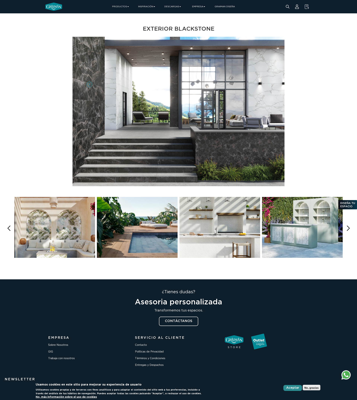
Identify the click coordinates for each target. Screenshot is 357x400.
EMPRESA (197, 7)
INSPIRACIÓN (145, 7)
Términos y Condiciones (150, 358)
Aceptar (292, 387)
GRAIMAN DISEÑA (225, 7)
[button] (348, 228)
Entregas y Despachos (149, 365)
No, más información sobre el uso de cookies (66, 397)
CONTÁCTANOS (178, 321)
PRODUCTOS (119, 7)
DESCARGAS (171, 7)
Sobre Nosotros (58, 345)
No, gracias (311, 387)
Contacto (141, 345)
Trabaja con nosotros (61, 358)
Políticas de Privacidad (149, 352)
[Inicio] (53, 7)
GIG (50, 352)
